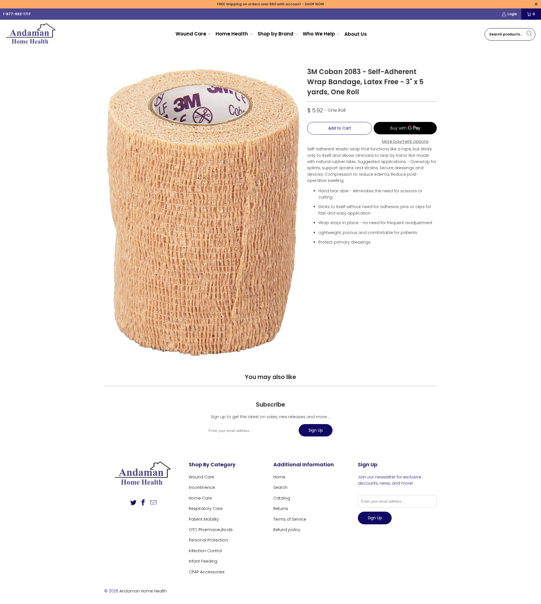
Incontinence (202, 487)
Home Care (200, 498)
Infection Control (205, 551)
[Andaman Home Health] (32, 34)
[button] (194, 34)
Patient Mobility (204, 519)
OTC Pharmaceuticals (211, 529)
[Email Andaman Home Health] (153, 503)
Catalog (281, 498)
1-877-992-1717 (17, 14)
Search (280, 487)
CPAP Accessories (207, 572)
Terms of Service (289, 519)
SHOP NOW (314, 4)
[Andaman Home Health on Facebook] (143, 503)
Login (512, 14)
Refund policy (286, 529)
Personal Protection (208, 540)
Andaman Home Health (143, 591)
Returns (280, 508)
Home (279, 477)
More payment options (405, 141)
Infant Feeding (203, 561)
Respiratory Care (206, 508)
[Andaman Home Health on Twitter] (133, 503)
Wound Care (201, 477)
